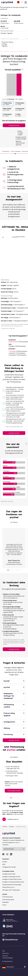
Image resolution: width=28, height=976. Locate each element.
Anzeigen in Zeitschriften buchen (12, 879)
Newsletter (5, 902)
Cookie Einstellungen (7, 958)
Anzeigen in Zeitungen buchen (11, 876)
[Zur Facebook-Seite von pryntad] (3, 854)
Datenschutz (5, 953)
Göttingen (13, 351)
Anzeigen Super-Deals (8, 874)
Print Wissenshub (7, 897)
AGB (3, 951)
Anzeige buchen (14, 156)
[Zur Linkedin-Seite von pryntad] (11, 854)
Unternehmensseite (8, 899)
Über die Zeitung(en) (16, 151)
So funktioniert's (6, 151)
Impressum (5, 956)
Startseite (4, 826)
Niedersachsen (13, 342)
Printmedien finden (14, 791)
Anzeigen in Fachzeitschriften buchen (13, 882)
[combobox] (18, 2)
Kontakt (4, 862)
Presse (4, 905)
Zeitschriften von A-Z (8, 887)
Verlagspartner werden (9, 867)
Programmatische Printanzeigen (11, 884)
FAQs (3, 864)
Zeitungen (11, 826)
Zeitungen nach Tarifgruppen (11, 890)
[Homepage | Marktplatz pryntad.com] (7, 2)
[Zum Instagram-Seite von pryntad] (7, 854)
